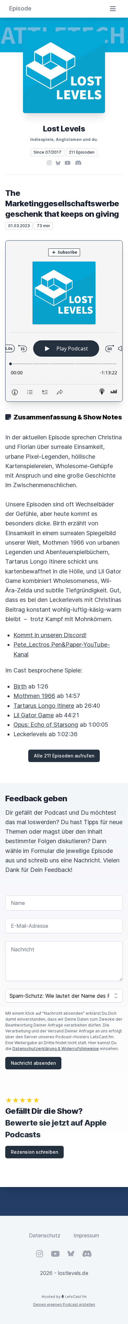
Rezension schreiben (34, 1152)
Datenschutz (44, 1235)
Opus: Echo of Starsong (45, 724)
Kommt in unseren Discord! (50, 635)
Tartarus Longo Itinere (43, 705)
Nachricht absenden (33, 1063)
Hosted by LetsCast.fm (64, 1296)
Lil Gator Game (33, 715)
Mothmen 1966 (34, 695)
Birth (20, 686)
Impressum (86, 1235)
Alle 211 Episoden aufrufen (64, 755)
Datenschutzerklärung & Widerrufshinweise (55, 1048)
